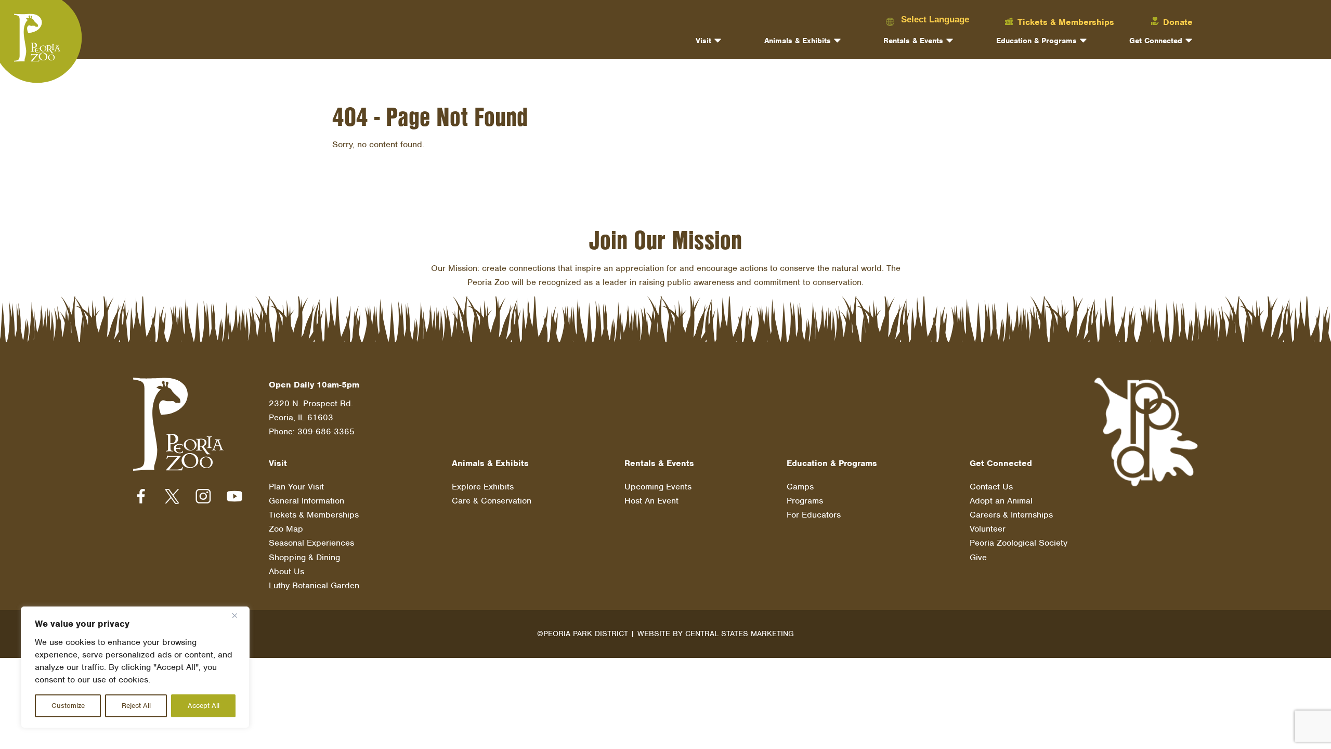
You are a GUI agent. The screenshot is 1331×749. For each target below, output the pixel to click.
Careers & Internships (1011, 514)
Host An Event (651, 500)
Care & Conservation (491, 500)
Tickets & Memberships (314, 514)
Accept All (203, 705)
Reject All (136, 705)
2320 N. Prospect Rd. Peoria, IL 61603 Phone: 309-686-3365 (312, 417)
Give (978, 557)
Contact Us (991, 486)
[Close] (238, 615)
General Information (306, 500)
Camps (800, 486)
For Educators (814, 514)
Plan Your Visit (296, 486)
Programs (805, 500)
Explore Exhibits (483, 486)
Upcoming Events (657, 486)
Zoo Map (286, 528)
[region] (135, 667)
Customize (68, 705)
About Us (286, 571)
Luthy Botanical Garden (314, 585)
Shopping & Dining (304, 557)
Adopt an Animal (1001, 500)
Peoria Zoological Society (1018, 542)
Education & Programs (1036, 40)
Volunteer (988, 528)
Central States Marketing (739, 633)
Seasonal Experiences (311, 542)
